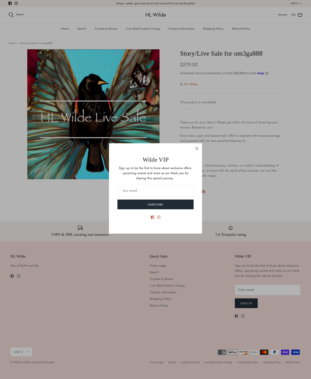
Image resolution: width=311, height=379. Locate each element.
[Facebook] (152, 217)
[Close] (196, 148)
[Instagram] (158, 217)
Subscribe (155, 205)
